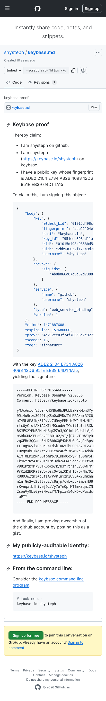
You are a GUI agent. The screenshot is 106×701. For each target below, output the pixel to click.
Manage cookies (61, 675)
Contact (39, 675)
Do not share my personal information (53, 679)
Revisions (44, 82)
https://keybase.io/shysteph (49, 158)
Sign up (92, 8)
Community (76, 670)
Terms (14, 670)
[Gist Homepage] (37, 8)
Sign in (71, 8)
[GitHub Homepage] (38, 687)
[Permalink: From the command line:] (9, 568)
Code (17, 82)
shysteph (14, 52)
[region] (53, 366)
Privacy (28, 670)
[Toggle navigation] (7, 8)
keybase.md (41, 52)
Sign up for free (26, 635)
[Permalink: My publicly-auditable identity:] (9, 545)
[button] (73, 70)
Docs (92, 670)
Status (59, 670)
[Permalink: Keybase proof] (9, 124)
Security (44, 670)
